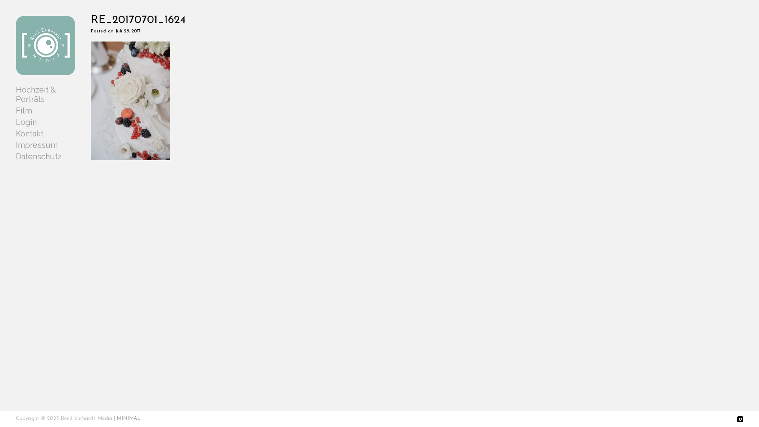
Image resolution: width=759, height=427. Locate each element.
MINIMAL (129, 418)
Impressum (37, 145)
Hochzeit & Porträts (36, 94)
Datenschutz (39, 156)
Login (26, 122)
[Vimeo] (740, 419)
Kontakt (29, 133)
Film (24, 110)
